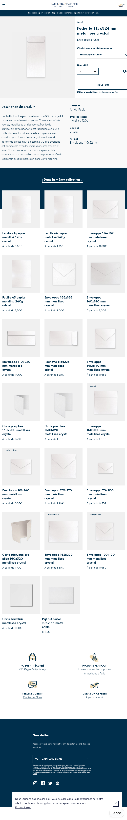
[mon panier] (121, 5)
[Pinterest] (58, 784)
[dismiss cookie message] (116, 803)
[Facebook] (43, 784)
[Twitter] (50, 784)
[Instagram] (35, 784)
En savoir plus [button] (23, 808)
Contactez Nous (32, 697)
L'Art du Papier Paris (63, 5)
